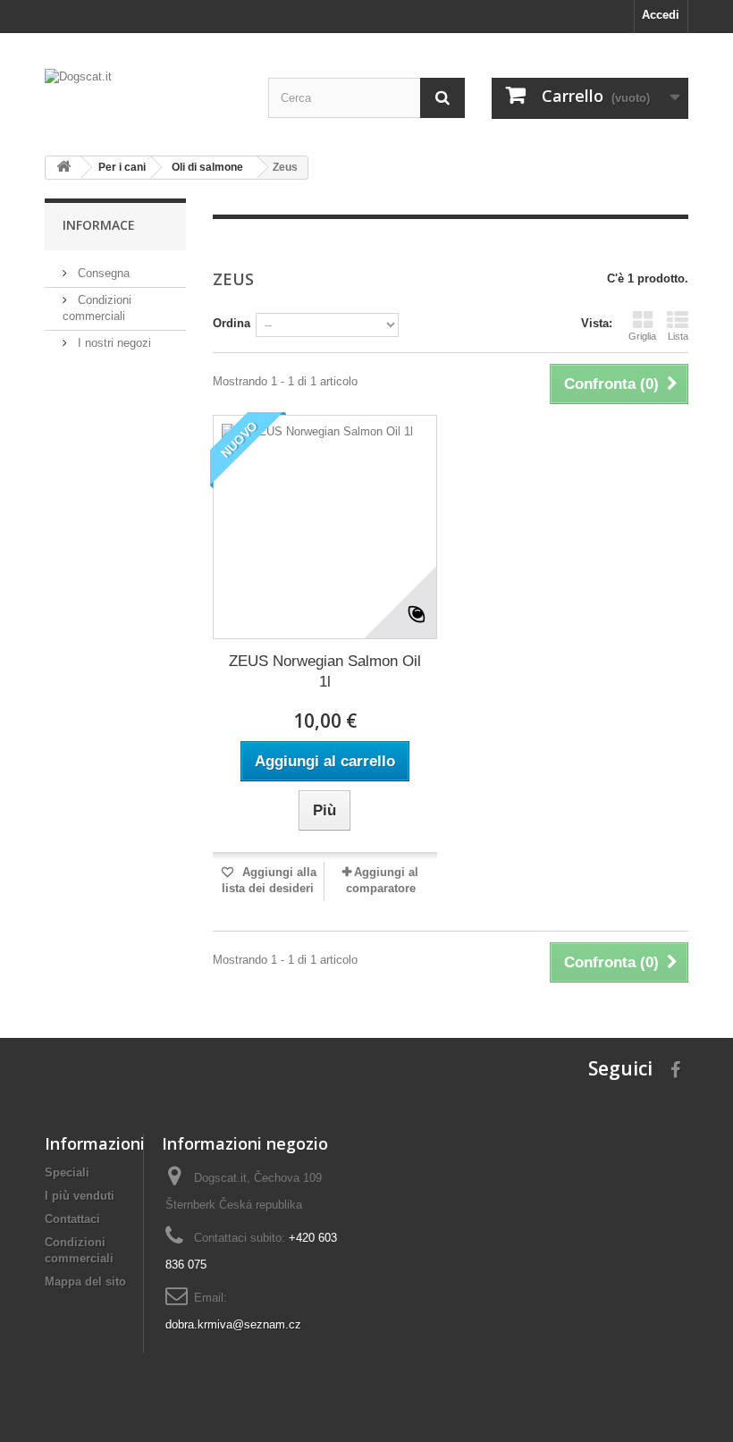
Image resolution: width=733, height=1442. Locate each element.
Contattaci (72, 1219)
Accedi (660, 14)
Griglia (642, 336)
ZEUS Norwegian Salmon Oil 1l (325, 671)
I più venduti (79, 1195)
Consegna (102, 273)
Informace (99, 224)
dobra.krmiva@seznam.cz (233, 1324)
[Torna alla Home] (63, 167)
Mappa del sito (85, 1281)
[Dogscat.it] (143, 99)
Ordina (231, 323)
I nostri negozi (112, 343)
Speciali (67, 1172)
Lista (678, 336)
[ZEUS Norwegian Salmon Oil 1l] (325, 527)
